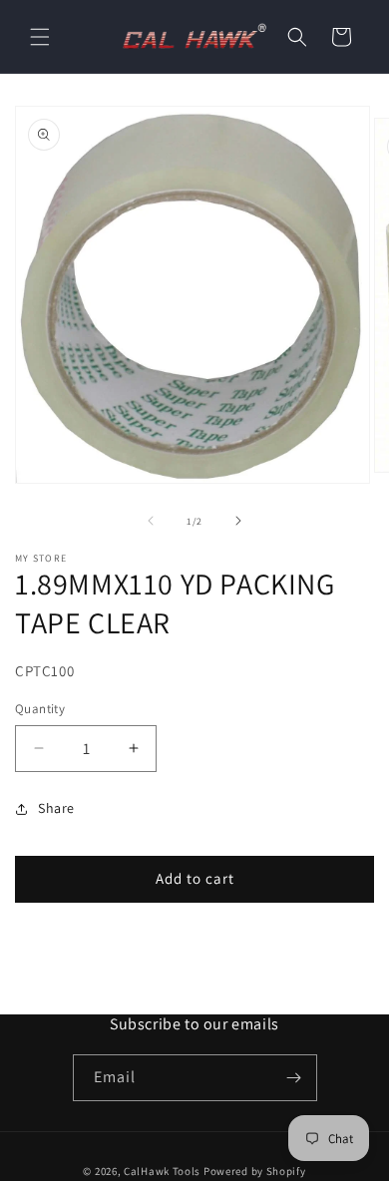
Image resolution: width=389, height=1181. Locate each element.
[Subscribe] (294, 1077)
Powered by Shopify (254, 1171)
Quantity (40, 708)
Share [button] (56, 808)
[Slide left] (151, 521)
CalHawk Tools (162, 1171)
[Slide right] (238, 521)
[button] (40, 37)
